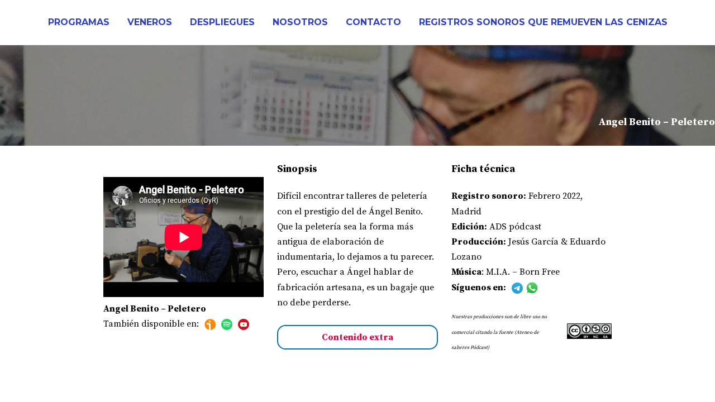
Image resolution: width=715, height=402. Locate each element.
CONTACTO (373, 22)
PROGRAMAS (78, 22)
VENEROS (149, 22)
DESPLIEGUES (222, 22)
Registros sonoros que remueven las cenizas (543, 22)
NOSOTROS (300, 22)
